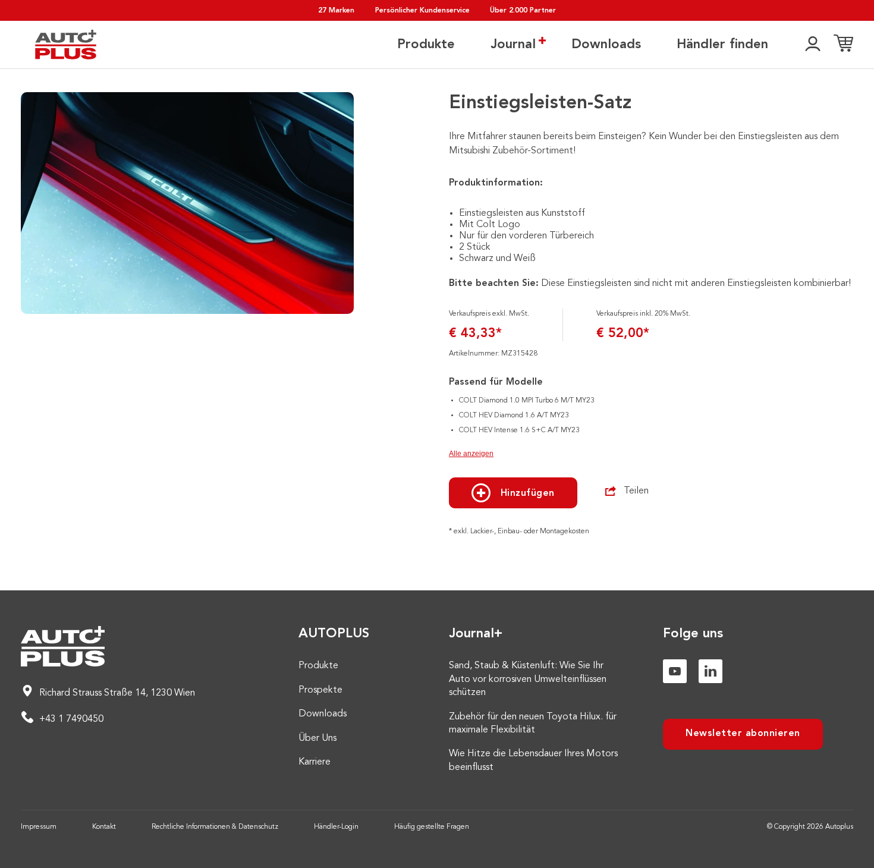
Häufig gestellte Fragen (431, 827)
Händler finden (722, 44)
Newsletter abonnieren (743, 733)
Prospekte (320, 690)
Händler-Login (336, 827)
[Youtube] (675, 671)
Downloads (606, 44)
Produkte (426, 44)
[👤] (813, 44)
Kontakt (104, 827)
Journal (513, 44)
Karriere (314, 762)
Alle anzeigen (471, 453)
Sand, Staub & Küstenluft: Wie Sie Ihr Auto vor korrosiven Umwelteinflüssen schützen (527, 679)
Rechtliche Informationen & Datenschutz (215, 827)
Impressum (38, 827)
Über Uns (317, 738)
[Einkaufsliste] (843, 44)
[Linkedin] (710, 671)
